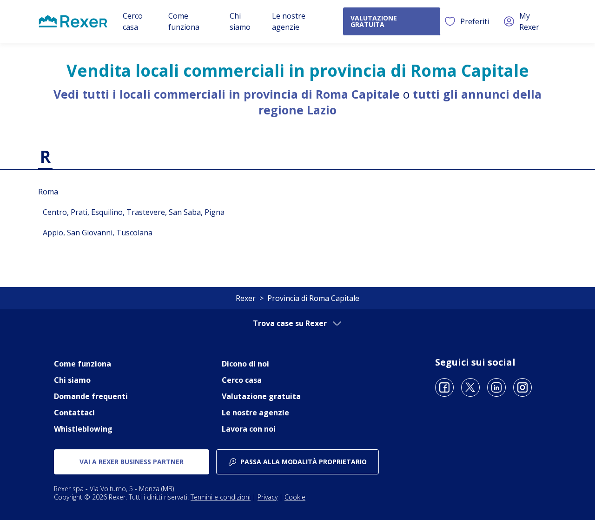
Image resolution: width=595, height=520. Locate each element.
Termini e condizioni (221, 497)
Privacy (268, 497)
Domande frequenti (91, 396)
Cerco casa (242, 380)
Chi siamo (72, 380)
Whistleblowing (83, 429)
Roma (48, 192)
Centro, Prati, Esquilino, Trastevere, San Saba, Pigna (134, 212)
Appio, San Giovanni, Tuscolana (97, 232)
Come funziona (82, 364)
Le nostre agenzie (255, 412)
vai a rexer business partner (131, 461)
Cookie (294, 497)
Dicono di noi (245, 364)
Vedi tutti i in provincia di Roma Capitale (226, 94)
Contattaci (74, 412)
